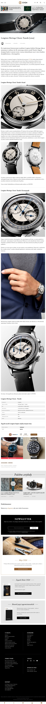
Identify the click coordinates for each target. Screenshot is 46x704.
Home (2, 465)
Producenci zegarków (8, 465)
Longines (14, 465)
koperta (26, 239)
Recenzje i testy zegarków (31, 642)
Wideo (28, 643)
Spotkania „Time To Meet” (9, 666)
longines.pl (22, 427)
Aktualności (4, 462)
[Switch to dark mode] (40, 2)
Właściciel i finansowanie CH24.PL (11, 643)
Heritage (37, 48)
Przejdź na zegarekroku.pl (23, 593)
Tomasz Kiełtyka (8, 43)
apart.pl (21, 429)
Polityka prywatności (8, 640)
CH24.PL (23, 2)
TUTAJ (30, 59)
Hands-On (29, 640)
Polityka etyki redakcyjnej (9, 646)
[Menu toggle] (5, 2)
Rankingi (28, 639)
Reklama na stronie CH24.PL (10, 636)
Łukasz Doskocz (3, 496)
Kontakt (6, 639)
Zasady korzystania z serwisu (10, 642)
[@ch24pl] (10, 434)
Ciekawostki (29, 636)
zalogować (10, 508)
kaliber (22, 177)
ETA (30, 177)
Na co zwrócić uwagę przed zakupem (11, 663)
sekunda (11, 241)
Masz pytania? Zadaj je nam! (10, 660)
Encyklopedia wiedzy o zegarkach (11, 662)
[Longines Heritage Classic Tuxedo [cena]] (23, 23)
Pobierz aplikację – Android (32, 671)
